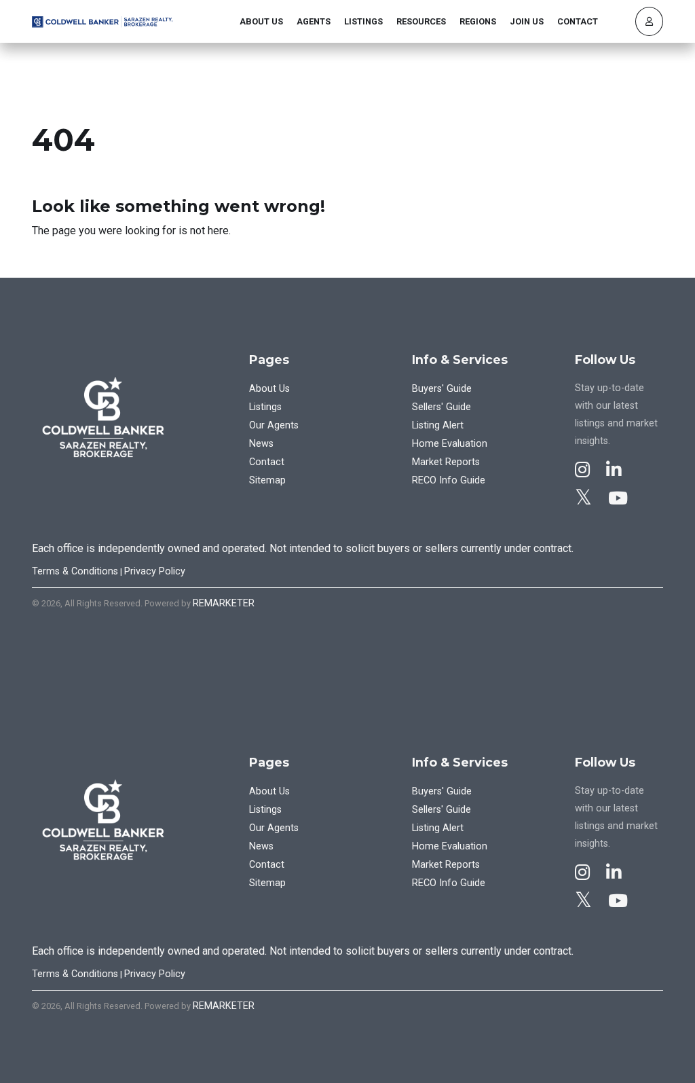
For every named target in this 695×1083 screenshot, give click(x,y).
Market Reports (446, 462)
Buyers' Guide (442, 388)
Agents (314, 21)
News (261, 443)
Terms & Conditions (75, 571)
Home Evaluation (449, 443)
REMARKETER (224, 603)
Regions (477, 21)
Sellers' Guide (441, 407)
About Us (261, 21)
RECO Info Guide (448, 480)
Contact (577, 21)
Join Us (527, 21)
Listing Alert (438, 425)
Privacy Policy (154, 571)
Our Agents (274, 425)
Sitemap (267, 480)
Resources (421, 21)
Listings (363, 21)
